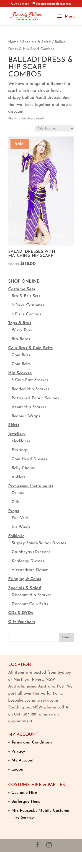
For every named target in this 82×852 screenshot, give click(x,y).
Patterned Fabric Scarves (35, 398)
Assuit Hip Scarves (29, 407)
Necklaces (21, 441)
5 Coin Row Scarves (30, 380)
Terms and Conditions (31, 743)
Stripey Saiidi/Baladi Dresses (39, 543)
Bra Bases (21, 339)
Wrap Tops (22, 330)
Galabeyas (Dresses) (31, 552)
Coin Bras (21, 355)
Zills (16, 502)
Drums (18, 493)
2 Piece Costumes (28, 305)
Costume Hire (24, 793)
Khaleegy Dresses (28, 561)
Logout (18, 770)
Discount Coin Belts (30, 604)
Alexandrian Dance (30, 570)
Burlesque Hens (25, 802)
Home (13, 42)
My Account (22, 760)
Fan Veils (20, 518)
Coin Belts (21, 364)
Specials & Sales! (36, 42)
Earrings (20, 450)
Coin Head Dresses (29, 459)
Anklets (18, 477)
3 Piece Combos (26, 314)
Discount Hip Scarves (31, 595)
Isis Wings (21, 527)
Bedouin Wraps (26, 416)
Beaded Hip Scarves (30, 389)
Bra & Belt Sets (26, 296)
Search (66, 637)
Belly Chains (23, 468)
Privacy (18, 752)
